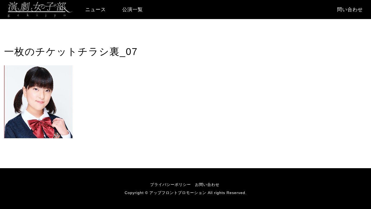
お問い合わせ (207, 184)
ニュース (95, 9)
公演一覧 (132, 9)
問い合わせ (350, 9)
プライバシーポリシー (170, 184)
